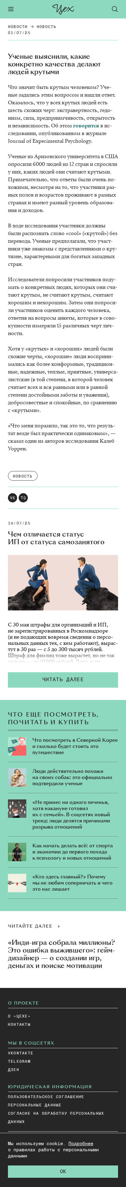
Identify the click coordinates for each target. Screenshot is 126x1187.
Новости (18, 27)
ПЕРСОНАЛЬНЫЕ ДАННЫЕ (35, 1105)
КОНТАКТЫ (19, 1025)
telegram (19, 1062)
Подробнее (81, 1143)
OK (63, 1171)
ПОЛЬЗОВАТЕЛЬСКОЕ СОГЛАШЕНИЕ (46, 1097)
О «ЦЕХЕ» (19, 1016)
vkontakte (20, 1053)
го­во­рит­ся (86, 125)
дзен (13, 1070)
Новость (47, 27)
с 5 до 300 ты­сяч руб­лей (73, 649)
